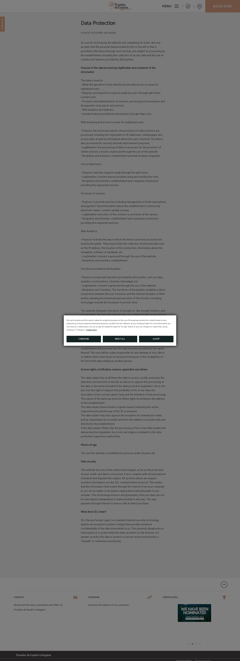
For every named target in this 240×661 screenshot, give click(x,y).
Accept (156, 339)
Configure (83, 339)
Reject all (120, 339)
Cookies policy (91, 330)
